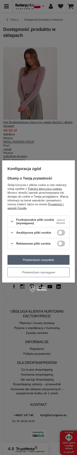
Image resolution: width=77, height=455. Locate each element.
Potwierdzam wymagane (38, 272)
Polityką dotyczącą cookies (45, 188)
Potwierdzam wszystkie (38, 260)
